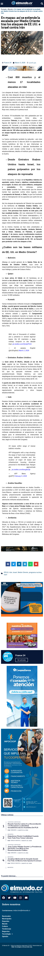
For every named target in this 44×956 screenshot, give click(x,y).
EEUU (6, 572)
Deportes (5, 921)
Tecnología (6, 934)
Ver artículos (21, 660)
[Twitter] (9, 897)
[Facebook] (3, 897)
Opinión (5, 936)
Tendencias (6, 929)
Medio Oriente (23, 572)
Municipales (6, 919)
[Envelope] (26, 897)
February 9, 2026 (20, 476)
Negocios (6, 931)
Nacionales (6, 916)
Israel (15, 572)
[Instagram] (20, 897)
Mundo (10, 9)
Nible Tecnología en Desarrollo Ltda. (21, 947)
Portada (3, 9)
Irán (10, 572)
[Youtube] (14, 897)
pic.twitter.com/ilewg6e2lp (21, 469)
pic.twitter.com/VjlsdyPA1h (22, 344)
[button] (2, 4)
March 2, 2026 (24, 350)
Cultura (5, 926)
